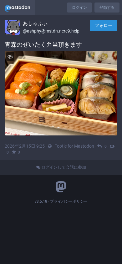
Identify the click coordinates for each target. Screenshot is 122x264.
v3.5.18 (41, 201)
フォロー (103, 25)
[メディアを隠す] (10, 56)
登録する (106, 7)
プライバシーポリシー (69, 201)
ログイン (79, 7)
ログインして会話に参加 (63, 167)
